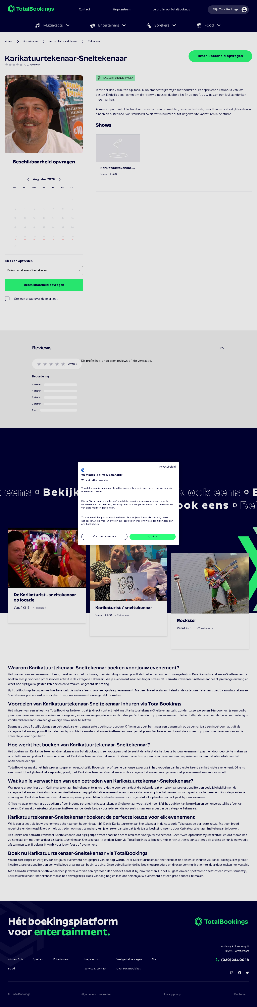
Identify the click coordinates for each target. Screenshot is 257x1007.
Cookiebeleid (93, 524)
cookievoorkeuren (147, 518)
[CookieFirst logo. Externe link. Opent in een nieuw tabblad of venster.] (82, 470)
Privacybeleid (167, 467)
